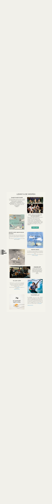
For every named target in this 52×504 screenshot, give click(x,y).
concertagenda (16, 205)
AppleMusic (19, 238)
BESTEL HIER (35, 227)
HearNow (36, 255)
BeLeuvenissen (12, 202)
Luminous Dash (36, 221)
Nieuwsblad (29, 223)
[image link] (17, 257)
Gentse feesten (13, 201)
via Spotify (15, 238)
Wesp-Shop (18, 287)
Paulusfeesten (19, 202)
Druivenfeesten (11, 203)
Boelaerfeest (20, 201)
